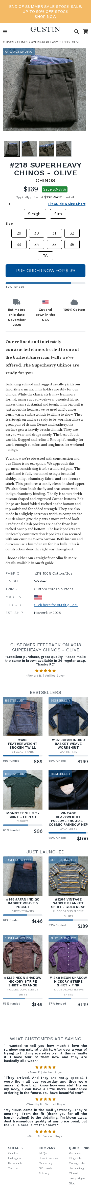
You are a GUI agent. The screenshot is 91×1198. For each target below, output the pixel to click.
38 (45, 256)
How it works (48, 1158)
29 (19, 233)
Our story (45, 1163)
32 (72, 233)
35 (54, 244)
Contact (14, 1153)
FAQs (42, 1153)
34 (37, 244)
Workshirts (68, 751)
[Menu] (5, 31)
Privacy (44, 1173)
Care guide (76, 1163)
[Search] (76, 31)
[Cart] (85, 31)
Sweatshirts (68, 828)
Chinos (8, 42)
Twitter (13, 1168)
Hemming (76, 1168)
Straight (35, 214)
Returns (74, 1153)
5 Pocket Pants (23, 751)
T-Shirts (22, 821)
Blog (72, 1183)
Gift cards (45, 1168)
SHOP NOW (45, 16)
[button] (44, 89)
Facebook (15, 1163)
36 (72, 244)
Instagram (16, 1158)
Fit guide (75, 1158)
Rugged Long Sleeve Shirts (68, 914)
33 (19, 244)
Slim (58, 214)
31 (54, 233)
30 (36, 233)
